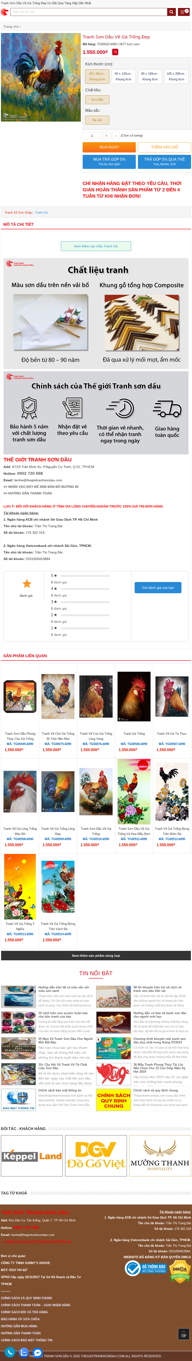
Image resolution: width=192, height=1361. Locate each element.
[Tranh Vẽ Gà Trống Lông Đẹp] (57, 792)
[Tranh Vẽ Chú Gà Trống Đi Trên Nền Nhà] (57, 697)
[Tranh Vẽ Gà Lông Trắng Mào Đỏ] (20, 792)
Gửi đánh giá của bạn (158, 588)
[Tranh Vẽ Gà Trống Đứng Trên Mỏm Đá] (171, 792)
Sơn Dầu (97, 99)
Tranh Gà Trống (134, 733)
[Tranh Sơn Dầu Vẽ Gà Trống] (95, 792)
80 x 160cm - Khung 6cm (150, 76)
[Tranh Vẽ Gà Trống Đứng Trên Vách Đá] (57, 887)
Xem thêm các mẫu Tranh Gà (96, 246)
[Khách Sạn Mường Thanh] (160, 1155)
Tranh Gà (41, 212)
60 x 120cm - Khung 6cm (124, 76)
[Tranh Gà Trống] (134, 697)
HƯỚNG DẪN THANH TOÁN (30, 493)
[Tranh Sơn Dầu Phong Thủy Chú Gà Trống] (20, 697)
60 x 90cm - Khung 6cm (97, 76)
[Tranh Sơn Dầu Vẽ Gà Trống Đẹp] (41, 120)
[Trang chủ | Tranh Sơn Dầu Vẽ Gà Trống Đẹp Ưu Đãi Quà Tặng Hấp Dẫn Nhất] (5, 12)
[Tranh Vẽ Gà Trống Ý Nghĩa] (20, 887)
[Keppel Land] (32, 1155)
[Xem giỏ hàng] (184, 12)
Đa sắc (97, 120)
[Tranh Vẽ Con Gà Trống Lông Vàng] (95, 697)
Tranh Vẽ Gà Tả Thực (172, 733)
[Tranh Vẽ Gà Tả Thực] (171, 697)
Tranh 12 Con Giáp (18, 212)
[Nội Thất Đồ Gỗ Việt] (96, 1155)
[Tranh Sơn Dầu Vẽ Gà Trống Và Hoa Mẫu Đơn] (134, 792)
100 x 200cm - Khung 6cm (176, 76)
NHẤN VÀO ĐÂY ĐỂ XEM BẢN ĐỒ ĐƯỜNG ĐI (43, 487)
